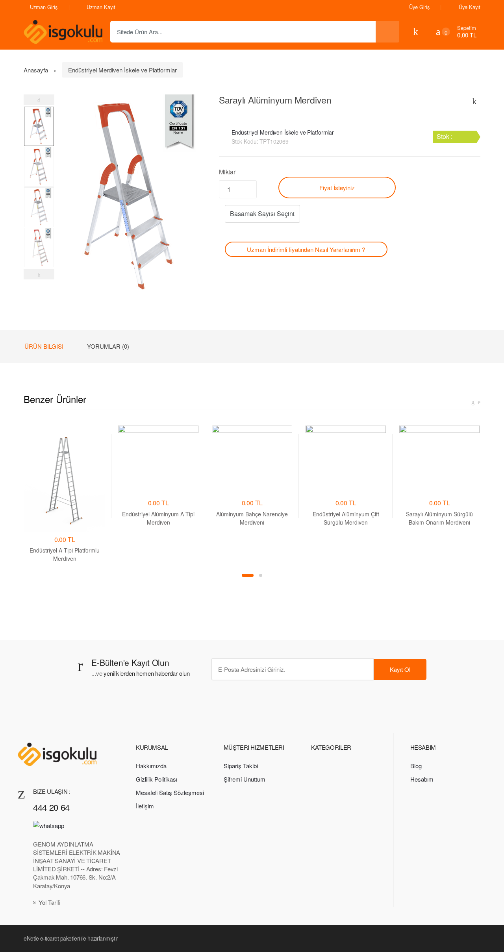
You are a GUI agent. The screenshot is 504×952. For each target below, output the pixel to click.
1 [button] (248, 575)
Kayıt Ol (400, 669)
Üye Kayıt (469, 7)
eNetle (31, 938)
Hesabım (422, 779)
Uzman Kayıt (101, 7)
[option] (131, 196)
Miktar (227, 171)
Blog (416, 766)
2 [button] (260, 575)
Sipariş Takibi (241, 766)
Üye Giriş (419, 7)
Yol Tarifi (50, 902)
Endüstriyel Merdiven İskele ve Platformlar (122, 70)
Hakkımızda (151, 766)
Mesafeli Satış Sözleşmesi (170, 792)
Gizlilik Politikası (156, 779)
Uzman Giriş (43, 7)
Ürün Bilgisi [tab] (43, 346)
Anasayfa (36, 70)
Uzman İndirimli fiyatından (306, 249)
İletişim (145, 806)
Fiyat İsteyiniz (337, 187)
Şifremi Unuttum (244, 779)
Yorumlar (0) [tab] (108, 346)
